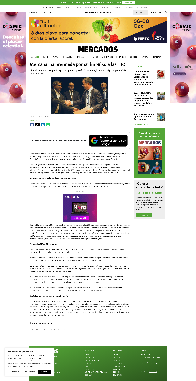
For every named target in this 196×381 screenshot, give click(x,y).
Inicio (45, 57)
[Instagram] (152, 363)
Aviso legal (146, 354)
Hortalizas (68, 57)
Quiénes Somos (91, 357)
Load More (98, 341)
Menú (33, 57)
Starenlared (153, 372)
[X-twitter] (143, 363)
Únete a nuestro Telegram (96, 372)
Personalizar (14, 372)
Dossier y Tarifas (92, 360)
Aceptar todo (44, 372)
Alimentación (108, 57)
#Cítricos (58, 7)
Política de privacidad (150, 357)
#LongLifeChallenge (91, 7)
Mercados (93, 57)
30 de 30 (133, 57)
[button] (166, 12)
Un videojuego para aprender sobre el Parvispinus (144, 116)
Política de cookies (26, 366)
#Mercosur (117, 7)
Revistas (145, 57)
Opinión (122, 57)
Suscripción (90, 369)
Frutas (56, 57)
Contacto (89, 375)
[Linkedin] (157, 363)
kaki (152, 7)
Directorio (158, 57)
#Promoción (129, 7)
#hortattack (77, 7)
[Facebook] (147, 363)
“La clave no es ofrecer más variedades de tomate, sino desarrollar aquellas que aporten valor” (144, 78)
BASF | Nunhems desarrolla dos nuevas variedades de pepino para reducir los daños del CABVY (143, 99)
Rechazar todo (29, 372)
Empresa (80, 57)
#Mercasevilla (105, 7)
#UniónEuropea (142, 7)
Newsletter (90, 366)
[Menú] (37, 57)
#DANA (67, 7)
